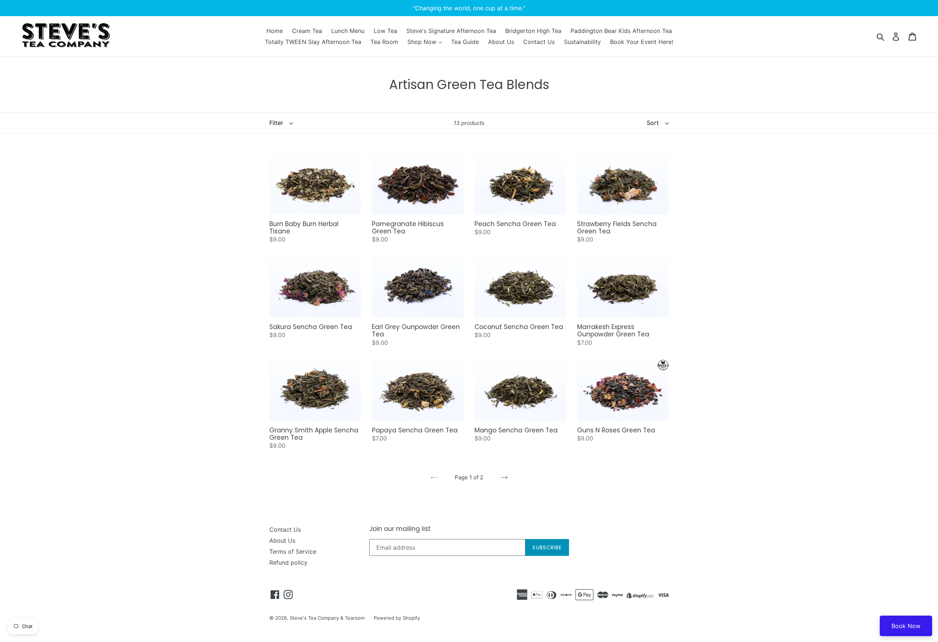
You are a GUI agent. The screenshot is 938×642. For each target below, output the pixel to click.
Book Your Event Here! (641, 41)
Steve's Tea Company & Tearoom (327, 618)
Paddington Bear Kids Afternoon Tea (621, 30)
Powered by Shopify (397, 618)
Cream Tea (307, 30)
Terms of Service (292, 551)
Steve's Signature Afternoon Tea (451, 30)
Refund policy (288, 562)
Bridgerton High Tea (533, 30)
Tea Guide (465, 41)
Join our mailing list (400, 528)
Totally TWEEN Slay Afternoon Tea (313, 41)
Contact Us (539, 41)
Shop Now (422, 41)
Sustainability (582, 41)
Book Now (905, 626)
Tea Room (384, 41)
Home (274, 30)
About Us (501, 41)
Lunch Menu (348, 30)
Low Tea (385, 30)
